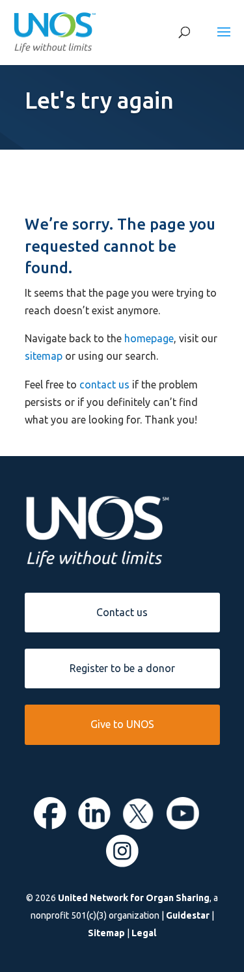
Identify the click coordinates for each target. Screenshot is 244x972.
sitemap (43, 356)
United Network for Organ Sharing (134, 898)
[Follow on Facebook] (50, 825)
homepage (149, 338)
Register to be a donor (122, 668)
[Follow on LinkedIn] (94, 825)
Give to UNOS (122, 724)
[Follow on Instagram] (122, 863)
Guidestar (188, 915)
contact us (104, 384)
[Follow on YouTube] (183, 825)
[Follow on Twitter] (138, 825)
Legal (143, 933)
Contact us (122, 612)
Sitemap (106, 933)
